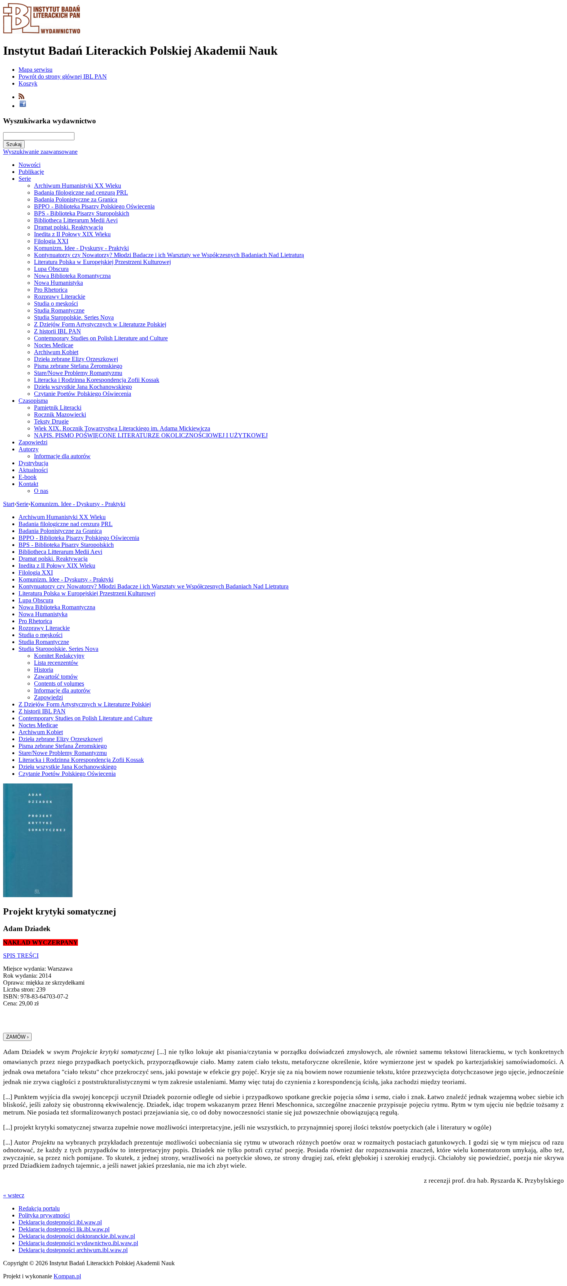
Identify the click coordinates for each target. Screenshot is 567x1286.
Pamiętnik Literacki (57, 407)
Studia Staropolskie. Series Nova (74, 317)
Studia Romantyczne (59, 310)
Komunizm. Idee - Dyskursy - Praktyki (81, 248)
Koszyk (28, 83)
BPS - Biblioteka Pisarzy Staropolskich (81, 213)
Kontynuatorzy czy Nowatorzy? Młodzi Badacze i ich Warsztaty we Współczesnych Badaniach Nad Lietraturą (169, 255)
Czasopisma (33, 400)
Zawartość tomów (56, 676)
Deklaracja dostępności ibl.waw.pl (60, 1222)
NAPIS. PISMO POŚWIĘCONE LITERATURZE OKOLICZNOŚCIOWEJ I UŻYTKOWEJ (151, 435)
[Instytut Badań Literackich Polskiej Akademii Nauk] (41, 32)
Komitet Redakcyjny (59, 655)
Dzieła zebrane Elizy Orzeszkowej (76, 359)
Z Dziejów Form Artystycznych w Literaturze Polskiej (100, 324)
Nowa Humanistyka (58, 282)
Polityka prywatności (44, 1215)
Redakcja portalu (39, 1208)
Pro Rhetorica (51, 289)
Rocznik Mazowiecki (60, 414)
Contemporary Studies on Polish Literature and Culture (101, 338)
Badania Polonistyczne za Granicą (75, 199)
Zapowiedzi (33, 442)
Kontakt (28, 484)
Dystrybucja (33, 463)
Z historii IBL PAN (57, 331)
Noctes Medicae (53, 345)
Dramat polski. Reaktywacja (68, 227)
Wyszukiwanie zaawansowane (40, 151)
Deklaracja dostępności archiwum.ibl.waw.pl (73, 1250)
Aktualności (33, 470)
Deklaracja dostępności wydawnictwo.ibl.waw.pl (78, 1243)
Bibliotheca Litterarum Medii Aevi (76, 220)
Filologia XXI (51, 241)
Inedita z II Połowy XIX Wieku (72, 234)
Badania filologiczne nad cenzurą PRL (81, 192)
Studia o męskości (56, 303)
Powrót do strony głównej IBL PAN (63, 76)
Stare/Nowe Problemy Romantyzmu (78, 373)
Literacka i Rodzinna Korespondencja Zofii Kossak (96, 380)
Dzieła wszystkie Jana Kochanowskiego (83, 386)
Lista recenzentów (56, 662)
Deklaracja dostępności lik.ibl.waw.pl (64, 1229)
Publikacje (31, 171)
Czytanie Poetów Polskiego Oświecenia (82, 393)
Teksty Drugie (51, 421)
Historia (43, 669)
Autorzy (29, 449)
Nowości (29, 164)
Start (8, 504)
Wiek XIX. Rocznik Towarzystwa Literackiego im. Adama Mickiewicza (122, 428)
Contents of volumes (59, 683)
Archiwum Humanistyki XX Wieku (77, 185)
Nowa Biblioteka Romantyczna (72, 275)
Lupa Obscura (51, 269)
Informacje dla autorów (62, 456)
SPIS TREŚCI (21, 955)
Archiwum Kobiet (56, 352)
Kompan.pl (67, 1276)
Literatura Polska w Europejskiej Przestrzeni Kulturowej (102, 262)
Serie (25, 178)
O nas (41, 491)
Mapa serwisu (35, 69)
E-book (28, 477)
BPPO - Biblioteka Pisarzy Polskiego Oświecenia (94, 206)
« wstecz (13, 1195)
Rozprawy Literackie (59, 296)
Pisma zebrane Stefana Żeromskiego (78, 366)
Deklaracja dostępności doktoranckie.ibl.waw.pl (77, 1236)
